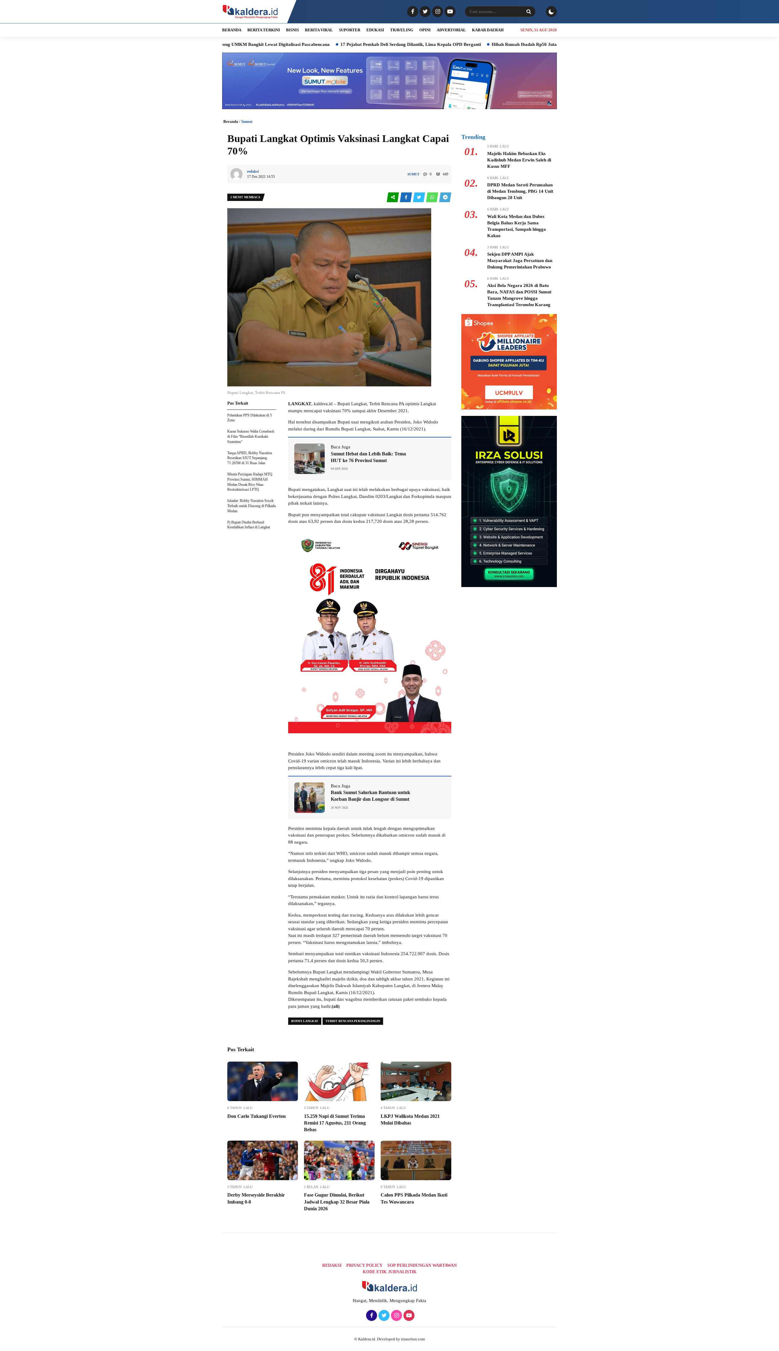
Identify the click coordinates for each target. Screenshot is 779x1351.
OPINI (425, 30)
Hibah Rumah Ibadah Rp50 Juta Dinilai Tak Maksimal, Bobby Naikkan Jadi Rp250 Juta (517, 44)
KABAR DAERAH (488, 30)
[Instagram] (437, 11)
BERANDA (231, 30)
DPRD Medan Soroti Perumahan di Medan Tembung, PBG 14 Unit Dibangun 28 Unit (520, 191)
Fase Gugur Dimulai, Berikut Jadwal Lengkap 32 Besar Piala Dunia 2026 (336, 1201)
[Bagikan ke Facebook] (406, 197)
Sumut (246, 121)
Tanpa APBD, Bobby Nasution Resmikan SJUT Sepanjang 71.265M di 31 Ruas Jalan (249, 458)
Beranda (230, 121)
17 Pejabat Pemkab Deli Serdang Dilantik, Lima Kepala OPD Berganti (348, 44)
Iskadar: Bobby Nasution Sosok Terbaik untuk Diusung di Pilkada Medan (251, 506)
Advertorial (451, 30)
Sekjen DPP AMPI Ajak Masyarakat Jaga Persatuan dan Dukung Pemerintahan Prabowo (519, 260)
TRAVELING (401, 30)
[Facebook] (412, 11)
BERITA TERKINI (263, 30)
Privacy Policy (364, 1265)
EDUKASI (375, 30)
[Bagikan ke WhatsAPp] (432, 197)
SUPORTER (349, 30)
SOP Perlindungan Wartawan (422, 1265)
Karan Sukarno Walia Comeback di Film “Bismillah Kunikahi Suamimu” (250, 436)
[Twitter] (424, 11)
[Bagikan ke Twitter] (419, 197)
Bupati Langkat (304, 1021)
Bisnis (292, 30)
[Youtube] (449, 11)
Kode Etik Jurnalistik (390, 1272)
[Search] (528, 11)
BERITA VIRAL (319, 30)
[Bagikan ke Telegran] (445, 197)
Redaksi (331, 1265)
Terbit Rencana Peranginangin (353, 1021)
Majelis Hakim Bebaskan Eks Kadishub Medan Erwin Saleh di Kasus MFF (519, 160)
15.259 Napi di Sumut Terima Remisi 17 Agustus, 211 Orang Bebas (335, 1123)
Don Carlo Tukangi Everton (256, 1116)
